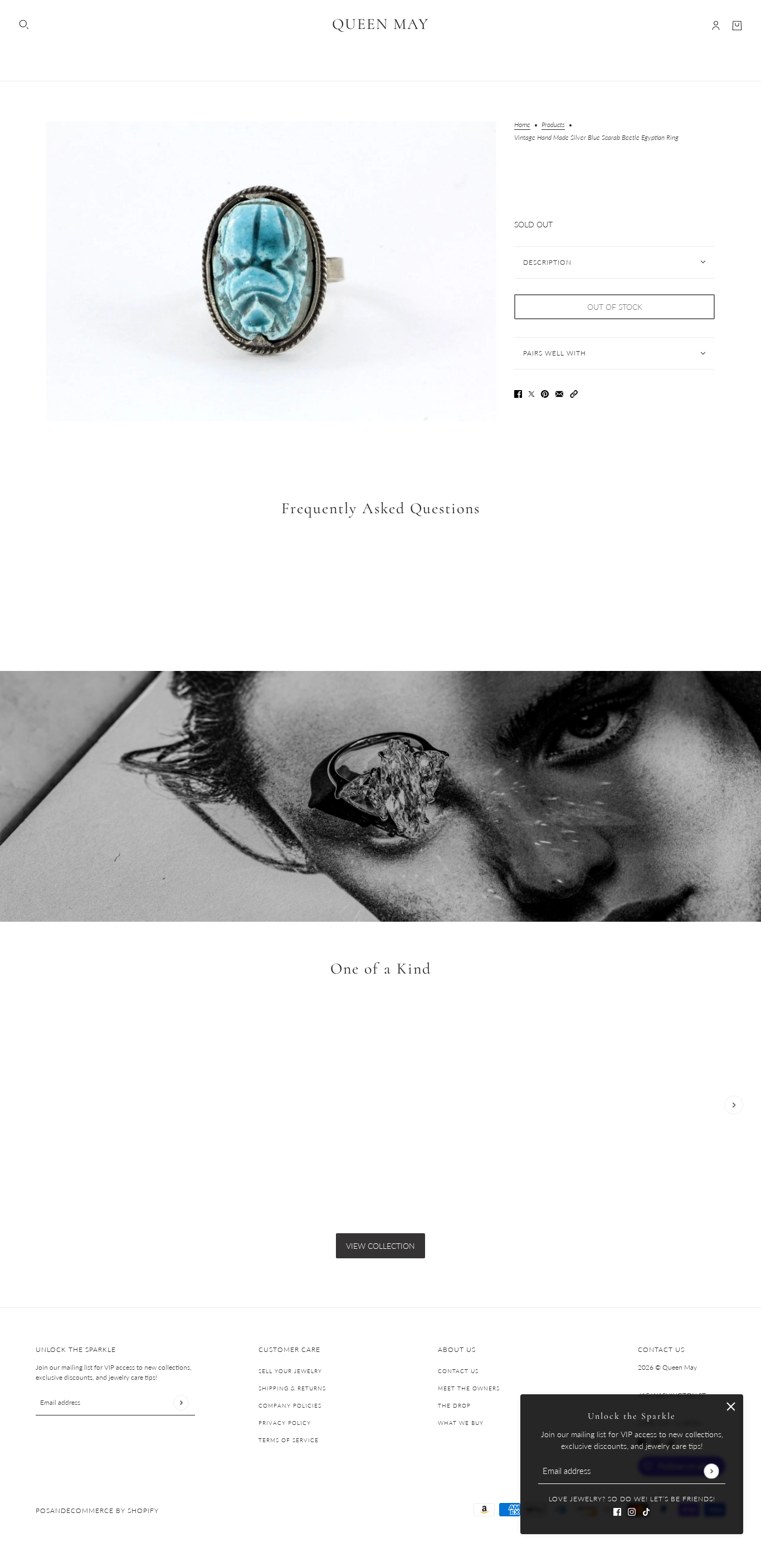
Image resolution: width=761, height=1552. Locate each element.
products (553, 125)
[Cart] (737, 26)
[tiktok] (646, 1510)
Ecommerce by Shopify (112, 1510)
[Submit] (711, 1470)
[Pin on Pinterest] (544, 393)
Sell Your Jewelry (290, 1371)
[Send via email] (559, 393)
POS (43, 1510)
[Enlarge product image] (271, 271)
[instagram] (631, 1510)
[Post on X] (531, 393)
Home (522, 125)
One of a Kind (380, 968)
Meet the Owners (469, 1388)
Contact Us (458, 1371)
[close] (730, 1406)
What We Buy (461, 1422)
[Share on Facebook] (518, 393)
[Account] (716, 26)
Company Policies (289, 1405)
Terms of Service (288, 1440)
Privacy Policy (284, 1422)
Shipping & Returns (292, 1388)
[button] (573, 393)
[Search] (24, 24)
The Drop (454, 1405)
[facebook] (617, 1510)
